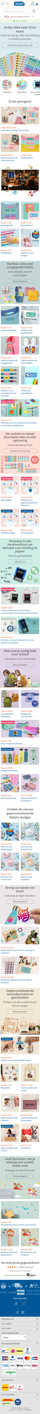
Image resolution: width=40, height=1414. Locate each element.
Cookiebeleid (27, 1410)
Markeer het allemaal (20, 450)
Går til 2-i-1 (20, 561)
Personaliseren (20, 281)
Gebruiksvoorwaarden (15, 1410)
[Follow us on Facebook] (17, 1313)
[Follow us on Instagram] (22, 1313)
